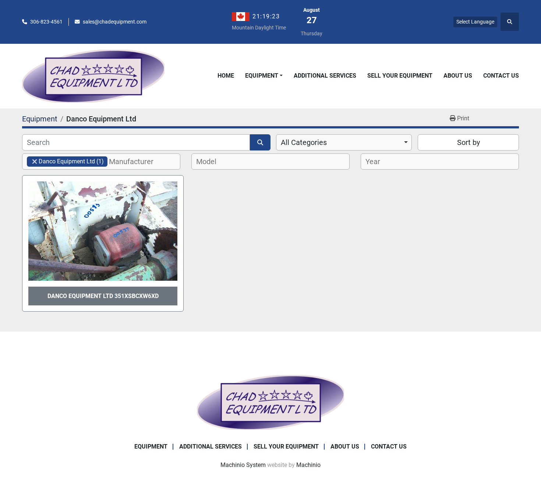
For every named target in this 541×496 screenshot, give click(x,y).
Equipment (261, 75)
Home (226, 75)
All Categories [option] (304, 142)
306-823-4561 (46, 22)
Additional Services (325, 75)
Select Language (475, 22)
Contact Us (501, 75)
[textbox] (135, 161)
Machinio (308, 464)
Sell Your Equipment (399, 75)
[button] (264, 75)
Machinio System (243, 464)
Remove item (35, 161)
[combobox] (344, 142)
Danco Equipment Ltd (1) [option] (65, 161)
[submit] (260, 142)
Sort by (468, 142)
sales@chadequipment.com (114, 22)
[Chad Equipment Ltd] (270, 401)
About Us (457, 75)
